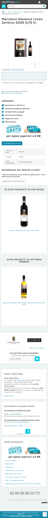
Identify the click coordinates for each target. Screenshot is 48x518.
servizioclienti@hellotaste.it (20, 422)
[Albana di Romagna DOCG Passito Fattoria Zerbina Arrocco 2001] (24, 284)
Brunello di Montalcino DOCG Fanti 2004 (24, 230)
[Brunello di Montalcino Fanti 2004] (24, 211)
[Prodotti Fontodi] (36, 340)
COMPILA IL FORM (16, 426)
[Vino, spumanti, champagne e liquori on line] (11, 2)
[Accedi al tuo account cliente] (39, 2)
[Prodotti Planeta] (15, 340)
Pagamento (9, 464)
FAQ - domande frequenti (14, 480)
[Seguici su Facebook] (27, 431)
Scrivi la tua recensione (12, 93)
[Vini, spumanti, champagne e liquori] (3, 12)
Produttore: (6, 70)
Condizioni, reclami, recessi (15, 477)
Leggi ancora (8, 396)
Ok (45, 514)
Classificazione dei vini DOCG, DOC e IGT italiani (23, 484)
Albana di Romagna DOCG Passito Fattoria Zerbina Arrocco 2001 (24, 303)
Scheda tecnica (12, 143)
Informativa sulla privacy (14, 470)
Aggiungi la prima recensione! (14, 181)
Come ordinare (10, 460)
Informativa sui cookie (13, 474)
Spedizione (9, 467)
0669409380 (16, 414)
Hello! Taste (21, 380)
